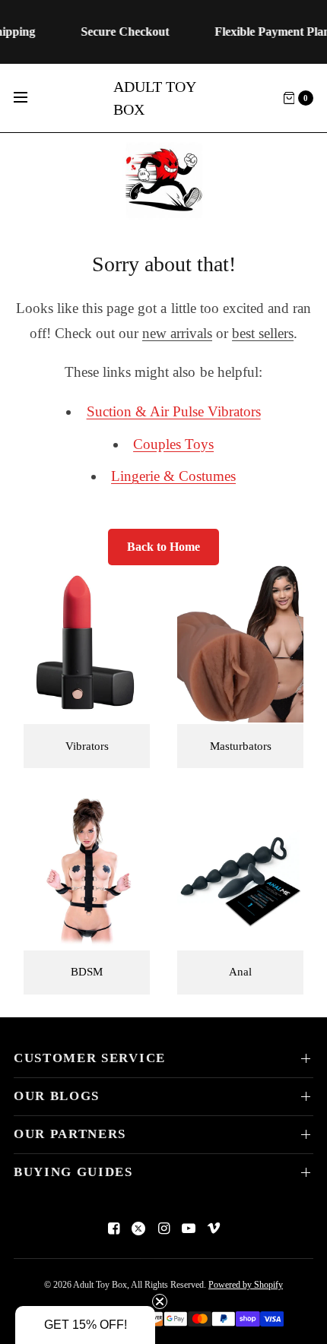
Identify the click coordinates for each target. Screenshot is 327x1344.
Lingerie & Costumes (173, 476)
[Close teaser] (159, 1301)
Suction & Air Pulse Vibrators (174, 411)
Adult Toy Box (154, 98)
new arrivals (177, 333)
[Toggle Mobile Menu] (30, 98)
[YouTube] (188, 1228)
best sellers (263, 333)
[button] (85, 1325)
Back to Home (163, 546)
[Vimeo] (214, 1228)
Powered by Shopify (245, 1284)
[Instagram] (163, 1228)
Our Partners (70, 1134)
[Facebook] (113, 1228)
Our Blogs (57, 1096)
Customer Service (90, 1058)
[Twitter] (138, 1228)
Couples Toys (173, 444)
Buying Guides (73, 1172)
